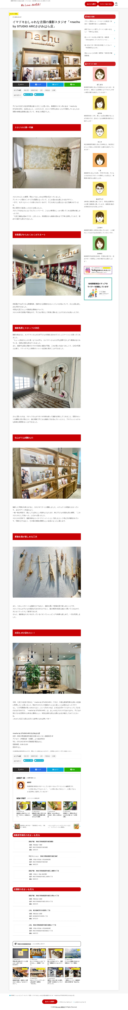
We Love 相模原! (60, 1007)
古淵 (41, 90)
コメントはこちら (106, 4)
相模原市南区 (34, 90)
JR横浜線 (47, 90)
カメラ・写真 (13, 13)
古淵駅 (53, 90)
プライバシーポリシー (66, 1002)
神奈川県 (26, 90)
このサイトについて (80, 1002)
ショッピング (39, 94)
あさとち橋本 (91, 4)
